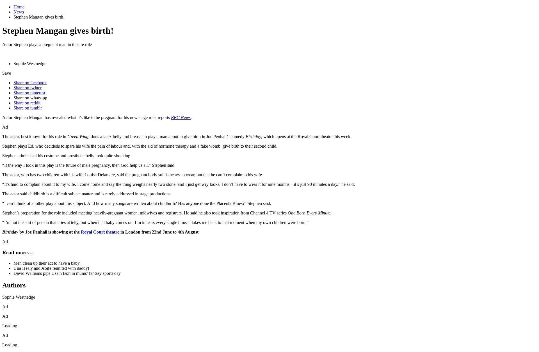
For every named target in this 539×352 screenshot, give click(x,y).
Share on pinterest (29, 92)
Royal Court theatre (100, 232)
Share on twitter (27, 87)
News (18, 12)
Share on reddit (26, 102)
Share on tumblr (27, 108)
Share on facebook (30, 82)
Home (18, 6)
